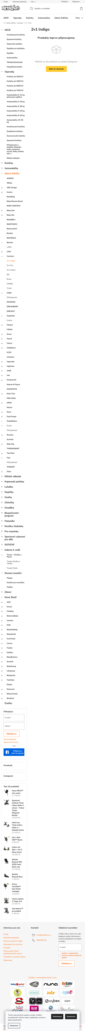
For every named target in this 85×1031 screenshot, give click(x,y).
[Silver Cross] (67, 1009)
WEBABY (11, 467)
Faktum (10, 325)
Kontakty (7, 947)
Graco (9, 334)
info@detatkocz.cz (44, 935)
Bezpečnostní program (12, 514)
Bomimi (10, 242)
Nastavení (14, 1025)
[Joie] (51, 992)
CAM (9, 251)
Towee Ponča (12, 568)
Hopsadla (10, 521)
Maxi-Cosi (11, 393)
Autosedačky (12, 57)
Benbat (10, 233)
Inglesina (10, 366)
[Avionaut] (51, 1009)
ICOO (9, 352)
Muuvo (9, 407)
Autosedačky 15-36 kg (15, 121)
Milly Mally (11, 398)
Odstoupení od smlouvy (12, 944)
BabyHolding (12, 629)
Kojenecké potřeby (14, 44)
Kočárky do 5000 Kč (15, 86)
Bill (8, 274)
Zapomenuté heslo (11, 742)
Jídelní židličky (12, 173)
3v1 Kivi (10, 265)
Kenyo (9, 606)
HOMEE (10, 284)
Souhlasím (71, 1016)
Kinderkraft (11, 380)
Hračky (8, 497)
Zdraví (8, 592)
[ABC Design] (36, 1001)
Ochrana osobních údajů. (13, 941)
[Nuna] (51, 984)
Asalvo (9, 192)
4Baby (9, 183)
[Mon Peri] (67, 992)
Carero (9, 643)
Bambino (10, 698)
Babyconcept (12, 694)
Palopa (10, 578)
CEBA (9, 293)
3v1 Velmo (11, 270)
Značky (8, 703)
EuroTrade (11, 638)
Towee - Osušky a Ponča (14, 556)
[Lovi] (34, 1009)
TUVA (9, 288)
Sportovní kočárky (14, 39)
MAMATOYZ (12, 389)
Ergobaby (11, 316)
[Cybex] (52, 1001)
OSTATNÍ (9, 544)
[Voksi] (34, 992)
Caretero (10, 256)
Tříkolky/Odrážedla (15, 62)
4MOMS (10, 178)
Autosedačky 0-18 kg (16, 101)
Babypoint (11, 675)
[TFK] (34, 984)
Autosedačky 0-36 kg (16, 106)
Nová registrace (10, 739)
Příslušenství (12, 297)
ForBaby (10, 611)
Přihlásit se (11, 734)
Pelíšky (10, 587)
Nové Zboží (10, 597)
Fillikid (9, 329)
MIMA (9, 403)
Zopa (9, 471)
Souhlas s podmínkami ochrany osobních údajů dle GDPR (71, 955)
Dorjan (9, 684)
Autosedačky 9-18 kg (16, 111)
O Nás (5, 2)
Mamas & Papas (13, 384)
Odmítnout (57, 1016)
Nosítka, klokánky (14, 526)
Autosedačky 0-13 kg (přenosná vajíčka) (16, 96)
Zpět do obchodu (56, 69)
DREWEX (11, 311)
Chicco (9, 343)
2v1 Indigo (11, 261)
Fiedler (10, 648)
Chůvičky (9, 502)
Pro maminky (11, 531)
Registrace (75, 2)
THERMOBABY (13, 448)
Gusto (9, 425)
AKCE (8, 29)
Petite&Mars (12, 421)
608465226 (41, 940)
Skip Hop (10, 444)
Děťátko (31, 977)
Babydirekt (11, 634)
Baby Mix (10, 215)
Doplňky (10, 53)
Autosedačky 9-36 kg (16, 115)
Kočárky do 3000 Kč (15, 76)
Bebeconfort (12, 229)
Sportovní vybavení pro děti (15, 538)
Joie (8, 375)
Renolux (10, 435)
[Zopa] (67, 1001)
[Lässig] (17, 992)
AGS (9, 602)
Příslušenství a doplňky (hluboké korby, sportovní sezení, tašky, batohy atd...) (15, 149)
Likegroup (11, 671)
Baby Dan (11, 210)
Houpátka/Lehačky (14, 67)
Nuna (9, 412)
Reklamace (7, 960)
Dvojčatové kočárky (15, 131)
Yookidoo (10, 680)
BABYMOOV (12, 224)
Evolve (9, 320)
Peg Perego (11, 416)
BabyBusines (12, 657)
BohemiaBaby (12, 616)
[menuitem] (6, 18)
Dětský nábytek (13, 158)
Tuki (8, 458)
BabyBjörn (11, 219)
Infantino (10, 357)
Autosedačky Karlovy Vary (46, 977)
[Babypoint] (17, 984)
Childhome (11, 348)
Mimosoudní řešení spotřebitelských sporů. (12, 952)
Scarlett (10, 439)
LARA (9, 247)
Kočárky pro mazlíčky (15, 582)
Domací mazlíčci (13, 573)
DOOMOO (11, 302)
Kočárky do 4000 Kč (15, 81)
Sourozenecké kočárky (16, 136)
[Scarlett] (19, 1001)
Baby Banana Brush (15, 201)
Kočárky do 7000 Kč (15, 90)
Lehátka (9, 486)
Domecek (10, 689)
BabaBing (11, 196)
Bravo (9, 279)
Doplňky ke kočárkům (16, 48)
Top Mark (10, 453)
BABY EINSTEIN (13, 206)
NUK (9, 625)
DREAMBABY (12, 306)
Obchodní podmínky (19, 2)
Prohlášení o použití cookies (14, 957)
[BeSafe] (67, 984)
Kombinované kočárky (16, 35)
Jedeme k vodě (12, 549)
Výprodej (9, 71)
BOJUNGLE (11, 238)
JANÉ (9, 371)
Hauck (9, 338)
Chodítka (9, 507)
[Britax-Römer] (17, 1009)
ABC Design (12, 187)
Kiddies (10, 652)
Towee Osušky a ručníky (13, 562)
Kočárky (9, 163)
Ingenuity (10, 361)
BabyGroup (11, 666)
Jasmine (10, 620)
